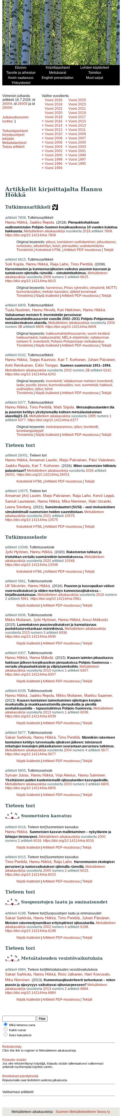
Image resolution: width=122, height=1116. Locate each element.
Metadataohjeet (14, 143)
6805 (105, 784)
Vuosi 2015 (77, 121)
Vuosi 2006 (53, 142)
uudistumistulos (92, 246)
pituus (50, 242)
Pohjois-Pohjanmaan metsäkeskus (77, 341)
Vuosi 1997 (77, 159)
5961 (25, 599)
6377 (22, 420)
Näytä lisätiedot (47, 296)
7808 (108, 231)
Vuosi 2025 (77, 100)
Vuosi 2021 (77, 109)
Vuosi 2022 (53, 109)
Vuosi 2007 (77, 138)
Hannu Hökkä (16, 222)
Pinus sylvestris (76, 288)
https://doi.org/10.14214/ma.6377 (53, 420)
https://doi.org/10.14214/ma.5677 (30, 754)
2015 (26, 633)
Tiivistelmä (24, 250)
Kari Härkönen (69, 310)
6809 (40, 327)
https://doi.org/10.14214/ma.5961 (55, 599)
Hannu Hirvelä (43, 310)
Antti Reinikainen (19, 365)
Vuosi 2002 (53, 151)
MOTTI (111, 288)
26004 (7, 104)
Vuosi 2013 (77, 125)
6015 (84, 871)
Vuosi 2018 (53, 117)
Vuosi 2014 (53, 125)
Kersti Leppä (103, 496)
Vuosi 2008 (53, 138)
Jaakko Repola (42, 222)
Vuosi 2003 (77, 147)
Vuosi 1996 (53, 164)
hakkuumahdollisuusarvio (66, 334)
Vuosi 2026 (53, 100)
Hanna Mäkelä (41, 658)
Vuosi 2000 (53, 155)
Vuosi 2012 (53, 130)
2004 (111, 323)
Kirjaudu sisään (14, 1060)
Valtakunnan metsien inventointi (88, 381)
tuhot (48, 389)
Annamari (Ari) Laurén (23, 496)
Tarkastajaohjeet (15, 131)
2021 (47, 516)
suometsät (90, 385)
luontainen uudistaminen (76, 242)
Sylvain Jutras (17, 775)
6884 (84, 989)
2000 (102, 837)
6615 (84, 277)
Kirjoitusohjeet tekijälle (13, 137)
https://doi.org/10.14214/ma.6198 (30, 931)
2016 (100, 595)
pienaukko (70, 246)
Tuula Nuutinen (17, 310)
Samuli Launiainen (20, 501)
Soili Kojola (14, 264)
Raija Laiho (59, 264)
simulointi (97, 288)
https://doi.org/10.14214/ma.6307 (30, 674)
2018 (87, 231)
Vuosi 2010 (53, 134)
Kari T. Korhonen (71, 360)
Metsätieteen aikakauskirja (44, 231)
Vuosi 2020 (53, 113)
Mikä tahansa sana (22, 1025)
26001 (10, 475)
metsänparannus (59, 427)
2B (87, 370)
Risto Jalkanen (70, 974)
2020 (47, 561)
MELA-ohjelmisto (75, 337)
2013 (47, 712)
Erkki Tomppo (46, 365)
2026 (90, 471)
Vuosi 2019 (77, 113)
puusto (31, 385)
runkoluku (24, 246)
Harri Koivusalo (97, 974)
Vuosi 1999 (77, 155)
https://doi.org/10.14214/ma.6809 (70, 327)
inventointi (54, 381)
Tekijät (108, 250)
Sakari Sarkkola (18, 737)
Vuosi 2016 (53, 121)
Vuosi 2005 (77, 142)
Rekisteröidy (12, 1047)
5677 (105, 750)
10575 (70, 516)
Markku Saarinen (98, 695)
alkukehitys (42, 246)
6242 (107, 370)
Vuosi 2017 (77, 117)
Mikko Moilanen (18, 620)
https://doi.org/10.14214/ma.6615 (30, 281)
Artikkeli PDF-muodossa (82, 250)
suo (77, 385)
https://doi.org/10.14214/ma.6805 (30, 788)
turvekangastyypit (29, 431)
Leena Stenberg (18, 507)
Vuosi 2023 (77, 104)
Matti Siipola (64, 407)
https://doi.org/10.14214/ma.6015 (30, 875)
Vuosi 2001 (77, 151)
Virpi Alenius (65, 775)
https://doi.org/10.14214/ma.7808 (30, 235)
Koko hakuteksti (20, 1035)
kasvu (42, 385)
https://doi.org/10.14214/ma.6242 (30, 374)
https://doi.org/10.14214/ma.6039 (30, 716)
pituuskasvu (106, 242)
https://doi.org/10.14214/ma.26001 (43, 475)
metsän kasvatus (55, 292)
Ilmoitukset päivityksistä (20, 1076)
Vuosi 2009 (77, 134)
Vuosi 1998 (53, 159)
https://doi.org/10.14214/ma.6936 (30, 637)
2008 (47, 277)
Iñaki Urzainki (100, 501)
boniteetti (91, 427)
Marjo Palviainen (73, 460)
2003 (68, 784)
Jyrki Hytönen (16, 552)
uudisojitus (24, 389)
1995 (92, 416)
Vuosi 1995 (77, 164)
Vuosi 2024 (53, 104)
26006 (7, 108)
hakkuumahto (49, 337)
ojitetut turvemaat (83, 292)
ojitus (39, 389)
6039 (84, 712)
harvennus (54, 288)
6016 (37, 841)
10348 (70, 561)
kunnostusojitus (28, 292)
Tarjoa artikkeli (13, 147)
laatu (20, 385)
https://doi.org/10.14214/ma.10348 (31, 565)
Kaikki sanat (17, 1030)
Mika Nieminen (74, 501)
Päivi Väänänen (102, 460)
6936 (63, 633)
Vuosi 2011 (77, 130)
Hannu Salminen (91, 775)
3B (20, 327)
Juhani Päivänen (101, 360)
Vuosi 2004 (53, 147)
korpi (56, 246)
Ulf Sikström (15, 586)
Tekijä (86, 847)
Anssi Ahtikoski (95, 620)
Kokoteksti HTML (48, 250)
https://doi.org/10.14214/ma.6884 (30, 993)
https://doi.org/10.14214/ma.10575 (31, 520)
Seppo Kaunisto (43, 360)
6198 (84, 927)
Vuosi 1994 (53, 168)
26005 (23, 104)
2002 (68, 370)
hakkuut (106, 385)
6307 (84, 670)
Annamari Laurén (43, 460)
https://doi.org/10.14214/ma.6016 (68, 841)
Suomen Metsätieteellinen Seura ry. (83, 1112)
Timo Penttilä (81, 264)
